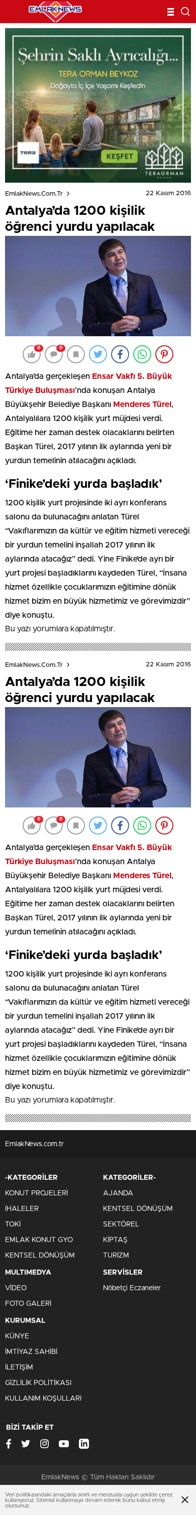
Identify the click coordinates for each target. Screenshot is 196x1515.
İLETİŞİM (19, 1367)
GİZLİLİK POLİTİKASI (38, 1383)
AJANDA (118, 1193)
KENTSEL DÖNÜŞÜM (40, 1255)
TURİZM (116, 1255)
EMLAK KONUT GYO (39, 1240)
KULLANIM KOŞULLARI (43, 1398)
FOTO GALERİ (28, 1303)
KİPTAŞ (115, 1240)
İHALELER (22, 1208)
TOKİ (13, 1224)
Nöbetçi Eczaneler (132, 1288)
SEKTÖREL (121, 1224)
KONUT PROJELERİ (36, 1193)
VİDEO (16, 1288)
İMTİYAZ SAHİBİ (31, 1351)
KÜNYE (17, 1336)
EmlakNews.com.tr (34, 194)
